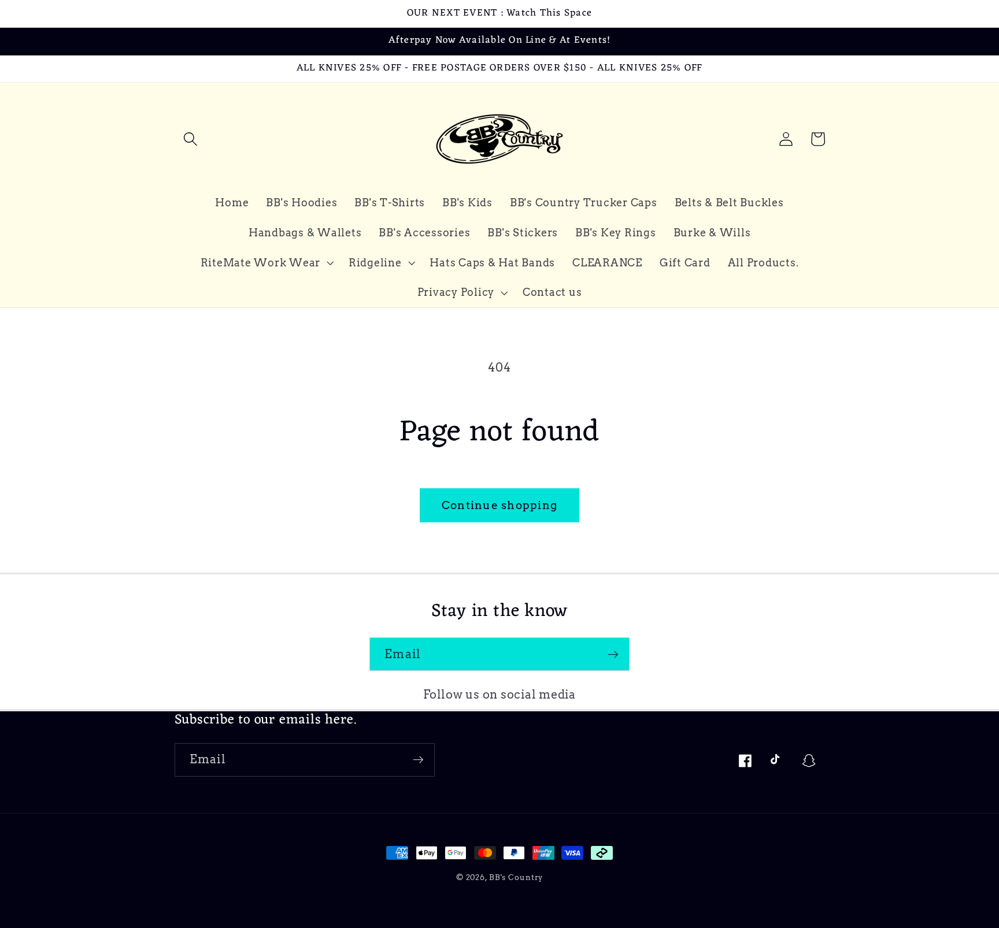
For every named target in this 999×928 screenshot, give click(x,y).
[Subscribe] (613, 654)
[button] (190, 139)
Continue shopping (499, 505)
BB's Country (516, 877)
